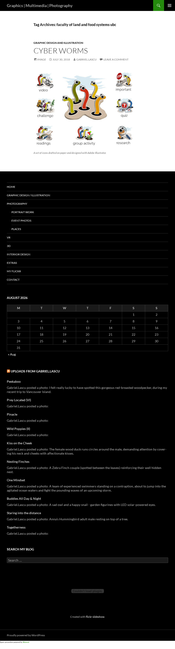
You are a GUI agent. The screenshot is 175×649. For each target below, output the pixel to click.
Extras (12, 262)
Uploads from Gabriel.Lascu (35, 371)
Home (11, 186)
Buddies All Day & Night (24, 498)
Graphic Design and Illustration (58, 42)
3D (8, 246)
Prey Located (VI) (19, 400)
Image (41, 59)
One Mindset (16, 480)
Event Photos (21, 220)
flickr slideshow (95, 616)
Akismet (26, 642)
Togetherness (16, 527)
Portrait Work (22, 212)
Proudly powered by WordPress (26, 635)
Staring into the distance (24, 513)
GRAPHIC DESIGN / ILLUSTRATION (28, 195)
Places (16, 229)
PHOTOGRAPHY (17, 203)
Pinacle (12, 414)
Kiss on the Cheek (19, 443)
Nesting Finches (18, 461)
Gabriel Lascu (86, 59)
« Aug (12, 354)
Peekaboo (14, 381)
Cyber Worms (60, 50)
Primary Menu (169, 5)
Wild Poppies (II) (18, 429)
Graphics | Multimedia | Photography (40, 5)
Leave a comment (116, 59)
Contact (13, 279)
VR (8, 237)
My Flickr (14, 271)
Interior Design (18, 254)
